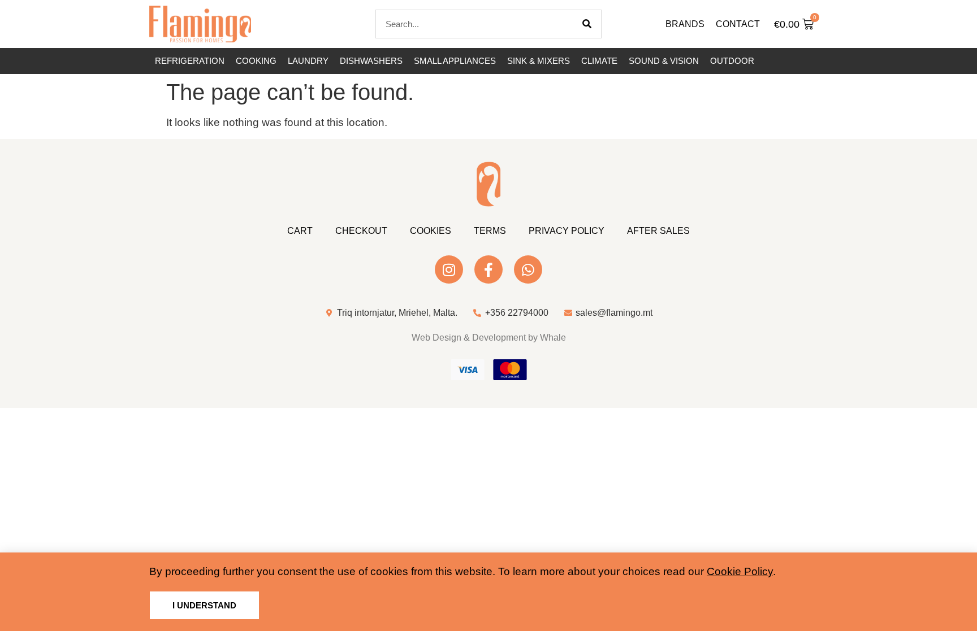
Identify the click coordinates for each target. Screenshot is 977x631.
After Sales (658, 231)
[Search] (587, 24)
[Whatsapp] (528, 269)
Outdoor (732, 61)
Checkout (361, 231)
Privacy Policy (566, 231)
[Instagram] (449, 269)
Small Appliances (455, 61)
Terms (490, 231)
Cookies (430, 231)
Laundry (308, 61)
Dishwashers (371, 61)
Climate (599, 61)
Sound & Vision (664, 61)
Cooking (256, 61)
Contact (738, 24)
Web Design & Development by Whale (489, 337)
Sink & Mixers (538, 61)
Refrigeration (189, 61)
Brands (684, 24)
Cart (300, 231)
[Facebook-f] (488, 269)
